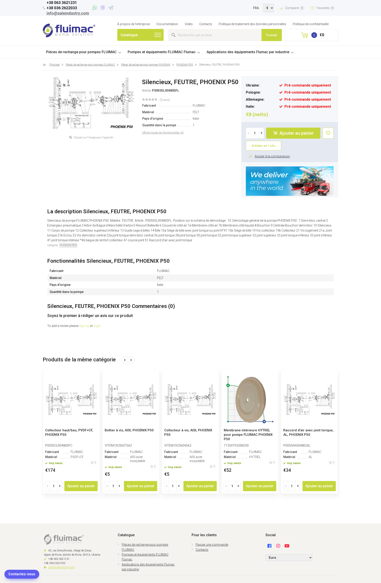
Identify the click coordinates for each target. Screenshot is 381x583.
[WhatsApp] (95, 8)
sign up (84, 326)
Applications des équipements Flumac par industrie (248, 52)
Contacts (205, 24)
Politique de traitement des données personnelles (252, 24)
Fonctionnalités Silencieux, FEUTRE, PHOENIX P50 (108, 261)
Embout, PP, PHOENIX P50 (65, 430)
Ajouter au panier (296, 133)
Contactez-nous (21, 574)
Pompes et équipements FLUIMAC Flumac (162, 52)
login (97, 326)
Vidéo (189, 24)
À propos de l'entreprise (133, 24)
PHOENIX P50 (68, 245)
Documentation (167, 24)
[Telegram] (111, 8)
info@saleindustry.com (68, 13)
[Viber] (103, 8)
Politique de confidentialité (311, 24)
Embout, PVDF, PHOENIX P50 (127, 430)
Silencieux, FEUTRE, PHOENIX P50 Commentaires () (111, 306)
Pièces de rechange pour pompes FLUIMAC (81, 52)
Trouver (271, 35)
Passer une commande (212, 544)
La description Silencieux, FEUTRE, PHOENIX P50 (106, 211)
